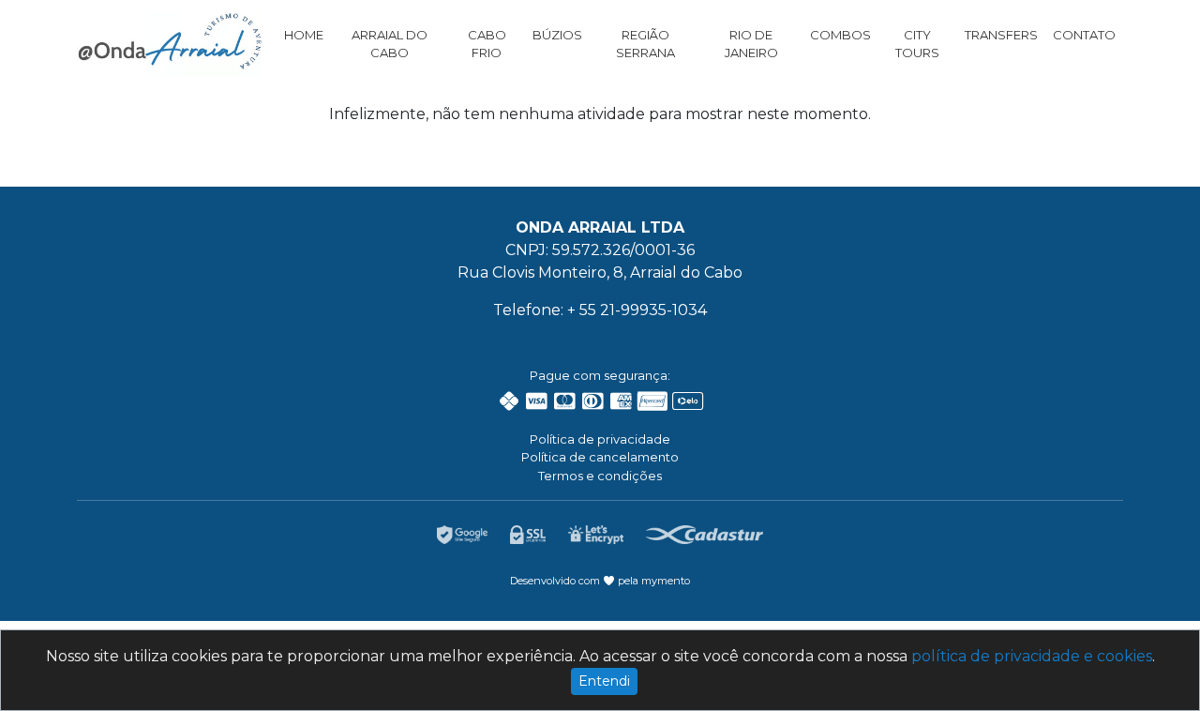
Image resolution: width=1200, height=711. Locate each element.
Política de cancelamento (600, 456)
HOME (303, 34)
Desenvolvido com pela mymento (600, 580)
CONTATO (1084, 34)
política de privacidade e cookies (1031, 656)
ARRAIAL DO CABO (390, 44)
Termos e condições (600, 475)
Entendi (604, 681)
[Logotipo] (169, 41)
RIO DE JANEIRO (751, 44)
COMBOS (840, 34)
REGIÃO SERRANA (645, 44)
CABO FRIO (487, 44)
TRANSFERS (1001, 34)
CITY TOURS (917, 44)
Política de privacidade (600, 438)
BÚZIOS (557, 34)
